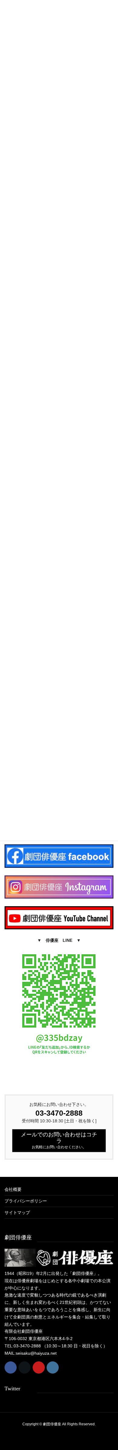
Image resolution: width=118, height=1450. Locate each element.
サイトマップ (17, 1212)
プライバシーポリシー (26, 1200)
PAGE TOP (109, 1400)
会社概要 (13, 1189)
